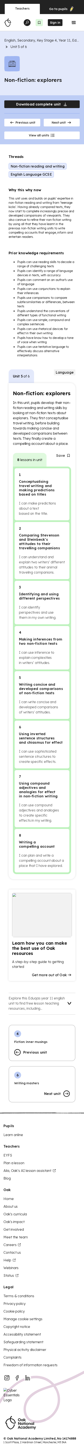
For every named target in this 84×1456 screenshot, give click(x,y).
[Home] (7, 22)
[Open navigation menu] (74, 22)
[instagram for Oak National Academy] (6, 1377)
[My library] (39, 22)
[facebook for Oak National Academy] (17, 1377)
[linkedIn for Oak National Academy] (27, 1377)
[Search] (27, 22)
